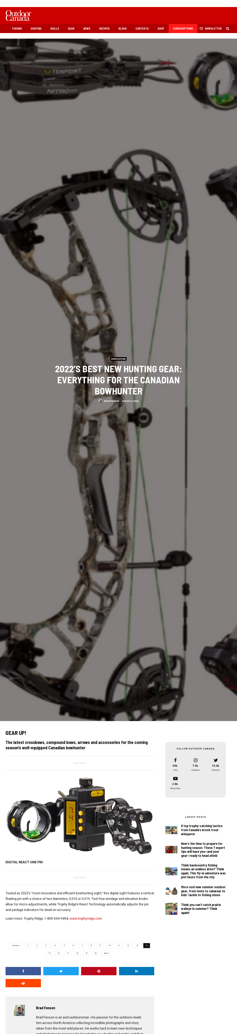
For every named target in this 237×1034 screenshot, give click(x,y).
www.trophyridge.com (85, 918)
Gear (71, 28)
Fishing (17, 28)
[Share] (23, 971)
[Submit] (23, 983)
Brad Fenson (111, 400)
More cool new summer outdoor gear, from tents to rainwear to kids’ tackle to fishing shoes (203, 891)
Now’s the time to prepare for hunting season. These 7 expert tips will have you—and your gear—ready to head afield (203, 850)
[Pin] (98, 971)
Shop (161, 28)
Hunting (36, 28)
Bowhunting (118, 358)
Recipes (104, 28)
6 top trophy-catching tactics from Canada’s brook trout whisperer (202, 830)
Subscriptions (183, 28)
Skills (54, 28)
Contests (142, 28)
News (86, 28)
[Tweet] (61, 971)
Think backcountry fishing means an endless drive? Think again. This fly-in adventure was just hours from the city (203, 871)
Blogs (122, 28)
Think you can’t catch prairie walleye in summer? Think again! (201, 909)
